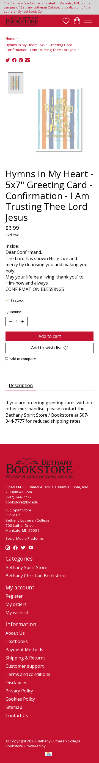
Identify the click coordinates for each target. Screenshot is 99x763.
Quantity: (13, 311)
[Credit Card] (48, 754)
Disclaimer (16, 683)
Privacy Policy (19, 691)
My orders (16, 604)
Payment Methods (24, 650)
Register (14, 596)
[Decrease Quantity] (10, 321)
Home (10, 38)
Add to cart (49, 336)
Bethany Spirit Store (26, 567)
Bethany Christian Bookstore (36, 576)
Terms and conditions (28, 674)
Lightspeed (55, 745)
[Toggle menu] (88, 20)
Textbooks (17, 641)
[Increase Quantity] (22, 321)
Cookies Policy (20, 699)
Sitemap (14, 707)
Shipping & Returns (26, 658)
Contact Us (17, 715)
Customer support (25, 666)
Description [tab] (21, 385)
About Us (15, 633)
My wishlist (17, 612)
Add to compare (23, 358)
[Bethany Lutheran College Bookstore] (22, 21)
